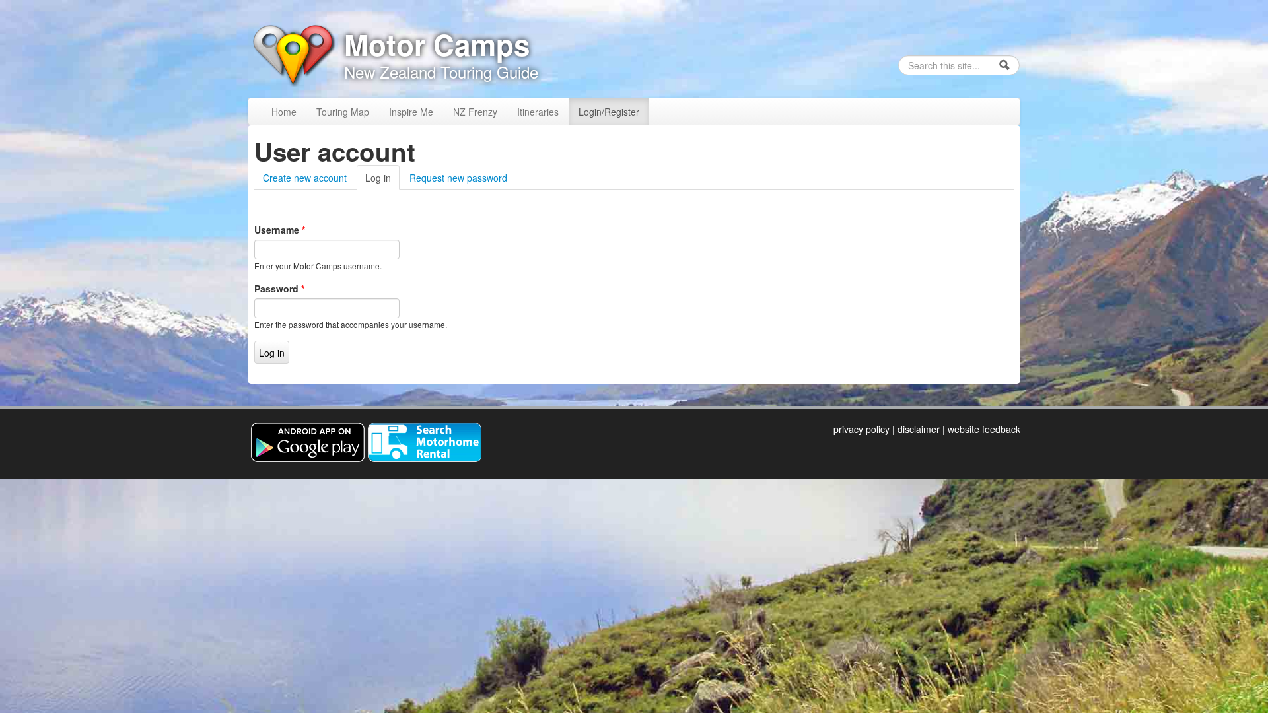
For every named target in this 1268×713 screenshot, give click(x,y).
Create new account (305, 177)
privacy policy (861, 429)
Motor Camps (437, 44)
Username (279, 229)
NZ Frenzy (475, 111)
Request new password (458, 177)
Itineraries (538, 111)
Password (279, 288)
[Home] (292, 53)
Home (284, 111)
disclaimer (919, 429)
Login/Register (609, 111)
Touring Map (342, 111)
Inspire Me (411, 111)
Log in (382, 177)
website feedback (984, 429)
